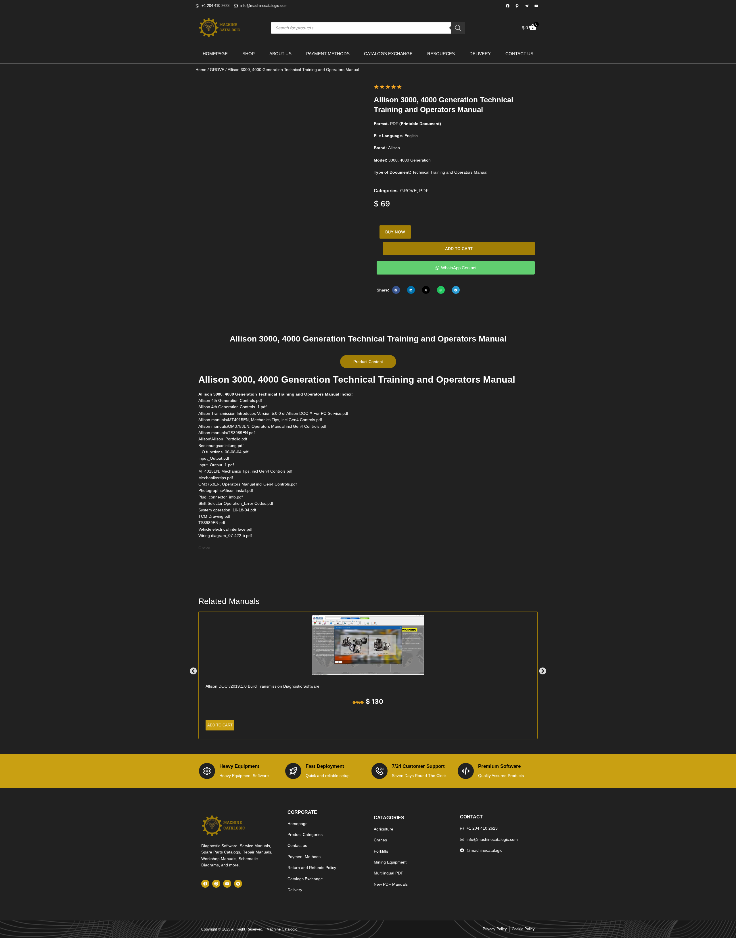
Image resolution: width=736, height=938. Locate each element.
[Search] (458, 28)
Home (200, 69)
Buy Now (395, 231)
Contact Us (519, 53)
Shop (248, 53)
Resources (441, 53)
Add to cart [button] (220, 725)
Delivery (480, 53)
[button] (396, 290)
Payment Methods (328, 53)
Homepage (215, 53)
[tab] (368, 361)
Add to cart (459, 248)
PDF (424, 190)
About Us (280, 53)
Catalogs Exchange (388, 53)
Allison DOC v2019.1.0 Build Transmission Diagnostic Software (262, 686)
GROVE (217, 69)
